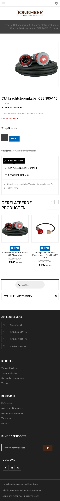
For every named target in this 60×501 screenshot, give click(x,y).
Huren (14, 138)
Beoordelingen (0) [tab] (18, 175)
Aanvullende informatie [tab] (22, 168)
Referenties (6, 403)
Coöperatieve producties (12, 378)
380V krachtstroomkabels (44, 25)
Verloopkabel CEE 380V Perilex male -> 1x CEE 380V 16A (45, 255)
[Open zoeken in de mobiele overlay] (30, 285)
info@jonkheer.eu (18, 346)
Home (6, 25)
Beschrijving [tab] (15, 160)
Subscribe (47, 448)
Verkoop (5, 383)
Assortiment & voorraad (12, 408)
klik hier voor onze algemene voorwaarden (22, 490)
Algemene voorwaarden (12, 413)
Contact (5, 423)
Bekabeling (19, 25)
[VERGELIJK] (4, 137)
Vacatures (6, 418)
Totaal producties (9, 373)
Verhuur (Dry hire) (9, 368)
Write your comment (13, 107)
